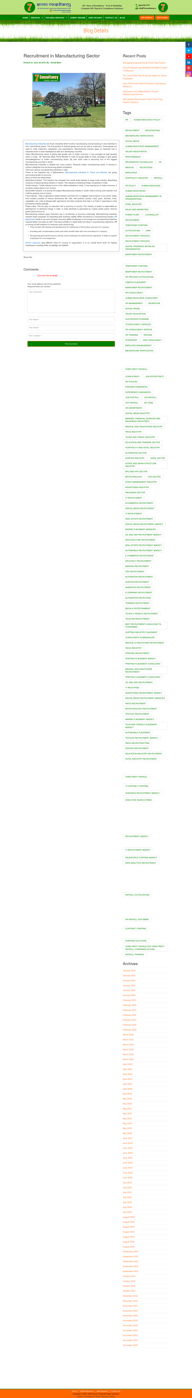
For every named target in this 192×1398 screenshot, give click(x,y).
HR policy (130, 185)
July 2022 (127, 1197)
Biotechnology (133, 476)
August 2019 (129, 1222)
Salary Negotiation (136, 151)
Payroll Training (134, 954)
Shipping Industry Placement (141, 632)
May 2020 (127, 1104)
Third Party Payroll (136, 776)
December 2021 (130, 1330)
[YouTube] (188, 56)
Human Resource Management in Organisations (143, 197)
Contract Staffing (135, 928)
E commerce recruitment (139, 555)
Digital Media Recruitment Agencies (145, 698)
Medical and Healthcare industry (144, 426)
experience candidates (138, 392)
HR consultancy (134, 292)
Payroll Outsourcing (137, 894)
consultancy (132, 376)
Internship (131, 340)
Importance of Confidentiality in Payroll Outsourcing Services (140, 93)
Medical (129, 167)
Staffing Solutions (136, 940)
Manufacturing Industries (36, 143)
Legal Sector (157, 458)
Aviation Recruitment (137, 581)
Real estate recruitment (139, 518)
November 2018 (130, 1296)
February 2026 (129, 1030)
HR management (134, 303)
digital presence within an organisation (140, 247)
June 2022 (128, 1163)
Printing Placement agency (140, 658)
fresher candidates (136, 386)
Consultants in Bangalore (140, 637)
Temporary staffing (136, 225)
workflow (154, 303)
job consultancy (152, 340)
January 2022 (129, 980)
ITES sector (154, 476)
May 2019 (127, 1099)
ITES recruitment (134, 571)
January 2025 (129, 990)
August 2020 (129, 1227)
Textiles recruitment (137, 713)
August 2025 (129, 1242)
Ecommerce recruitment (139, 503)
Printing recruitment (137, 653)
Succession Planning (137, 319)
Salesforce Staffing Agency (141, 857)
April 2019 (127, 1064)
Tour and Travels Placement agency (141, 725)
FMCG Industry (133, 648)
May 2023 (127, 1118)
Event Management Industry (141, 481)
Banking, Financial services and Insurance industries (142, 419)
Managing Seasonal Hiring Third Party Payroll (144, 63)
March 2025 (128, 1054)
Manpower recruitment (138, 271)
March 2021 (128, 1040)
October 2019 (129, 1281)
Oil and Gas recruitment (139, 682)
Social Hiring (132, 308)
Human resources (33, 242)
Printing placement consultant (143, 677)
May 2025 (127, 1128)
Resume (148, 334)
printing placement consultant (143, 663)
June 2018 (128, 1143)
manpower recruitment (138, 287)
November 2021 (130, 1306)
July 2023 (127, 1202)
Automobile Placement (137, 732)
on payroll (150, 397)
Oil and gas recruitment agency (143, 534)
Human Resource (151, 185)
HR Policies (131, 381)
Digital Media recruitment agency (144, 524)
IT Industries (132, 687)
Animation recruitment (138, 587)
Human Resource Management (142, 146)
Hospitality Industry (136, 177)
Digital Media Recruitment (139, 508)
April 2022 (127, 1074)
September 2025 (130, 1271)
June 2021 (128, 1158)
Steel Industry (133, 204)
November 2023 (130, 1311)
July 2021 (127, 1192)
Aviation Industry (135, 458)
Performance (133, 156)
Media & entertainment (137, 608)
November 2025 (130, 1316)
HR (126, 119)
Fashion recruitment (137, 748)
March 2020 (128, 1035)
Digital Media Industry (137, 413)
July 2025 (127, 1207)
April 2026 (127, 1089)
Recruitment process (137, 235)
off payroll (131, 402)
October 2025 (129, 1291)
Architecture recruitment (140, 539)
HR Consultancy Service (138, 329)
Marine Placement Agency (139, 719)
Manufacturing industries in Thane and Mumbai (86, 172)
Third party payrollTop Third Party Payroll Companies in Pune (145, 947)
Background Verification (139, 135)
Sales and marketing (137, 209)
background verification (139, 350)
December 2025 (130, 1345)
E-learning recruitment (138, 592)
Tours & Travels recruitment (141, 613)
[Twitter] (188, 50)
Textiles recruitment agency (141, 737)
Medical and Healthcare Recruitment (138, 670)
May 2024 (127, 1123)
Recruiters (146, 167)
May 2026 (127, 1133)
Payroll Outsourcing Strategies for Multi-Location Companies (145, 69)
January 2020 (129, 975)
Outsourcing (132, 230)
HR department (133, 407)
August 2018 (129, 1217)
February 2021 (129, 1010)
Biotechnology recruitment (141, 708)
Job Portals (132, 397)
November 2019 (130, 1301)
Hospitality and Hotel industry (142, 447)
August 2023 (129, 1237)
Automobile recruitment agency (143, 550)
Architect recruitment (138, 561)
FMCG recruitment (135, 703)
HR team (148, 402)
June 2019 (128, 1148)
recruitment (132, 220)
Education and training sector (142, 442)
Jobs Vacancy (102, 1391)
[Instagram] (188, 74)
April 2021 (127, 1069)
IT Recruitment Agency (138, 849)
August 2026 (129, 1247)
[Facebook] (188, 45)
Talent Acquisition (135, 313)
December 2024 (130, 1340)
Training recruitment (137, 603)
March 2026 (128, 1059)
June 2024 (128, 1168)
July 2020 (127, 1187)
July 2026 (127, 1212)
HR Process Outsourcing (139, 276)
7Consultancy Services (138, 324)
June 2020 (128, 1153)
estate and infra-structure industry (140, 464)
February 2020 (129, 1005)
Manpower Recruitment (138, 254)
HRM (148, 230)
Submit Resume (86, 1391)
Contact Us (115, 1391)
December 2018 (130, 1320)
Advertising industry (137, 487)
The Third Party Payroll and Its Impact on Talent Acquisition (145, 77)
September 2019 (130, 1256)
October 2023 (129, 1286)
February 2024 (129, 1020)
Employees (131, 172)
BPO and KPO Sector (136, 471)
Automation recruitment (139, 576)
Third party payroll (136, 369)
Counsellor (152, 214)
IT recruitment (133, 513)
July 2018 (127, 1183)
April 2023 (127, 1079)
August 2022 (129, 1232)
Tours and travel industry (140, 437)
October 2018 (129, 1276)
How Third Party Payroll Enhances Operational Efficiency (144, 85)
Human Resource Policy (147, 119)
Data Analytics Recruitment (140, 862)
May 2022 (127, 1114)
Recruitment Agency (136, 836)
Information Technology (139, 162)
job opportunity (154, 376)
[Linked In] (188, 62)
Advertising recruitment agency (143, 692)
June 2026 (128, 1178)
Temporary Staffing (136, 266)
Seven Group (98, 1394)
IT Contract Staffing (136, 786)
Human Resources (135, 190)
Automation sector (136, 452)
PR (160, 162)
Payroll (158, 177)
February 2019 (129, 1000)
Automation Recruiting (138, 597)
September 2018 (130, 1251)
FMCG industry (133, 431)
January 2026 (129, 995)
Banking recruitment (137, 566)
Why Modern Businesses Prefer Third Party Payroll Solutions (143, 100)
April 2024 (127, 1084)
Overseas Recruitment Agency (142, 793)
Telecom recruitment (137, 618)
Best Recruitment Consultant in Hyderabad (143, 625)
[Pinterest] (188, 68)
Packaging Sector (135, 492)
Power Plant (132, 214)
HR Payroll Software (137, 919)
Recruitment (132, 130)
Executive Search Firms (138, 800)
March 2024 (128, 1049)
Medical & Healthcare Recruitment (144, 642)
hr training (131, 334)
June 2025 (128, 1173)
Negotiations (152, 130)
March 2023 (128, 1044)
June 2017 (128, 1138)
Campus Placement (135, 282)
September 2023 (130, 1266)
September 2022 (130, 1261)
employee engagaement (138, 345)
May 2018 (127, 1094)
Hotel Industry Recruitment (141, 758)
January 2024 (129, 985)
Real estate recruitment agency (143, 545)
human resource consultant (141, 298)
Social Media (132, 141)
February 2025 (129, 1025)
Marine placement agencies (140, 529)
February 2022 (129, 1015)
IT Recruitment (133, 497)
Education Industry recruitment (143, 753)
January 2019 (129, 971)
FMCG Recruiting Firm (137, 743)
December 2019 (130, 1325)
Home (74, 1391)
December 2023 (130, 1335)
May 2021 (127, 1109)
